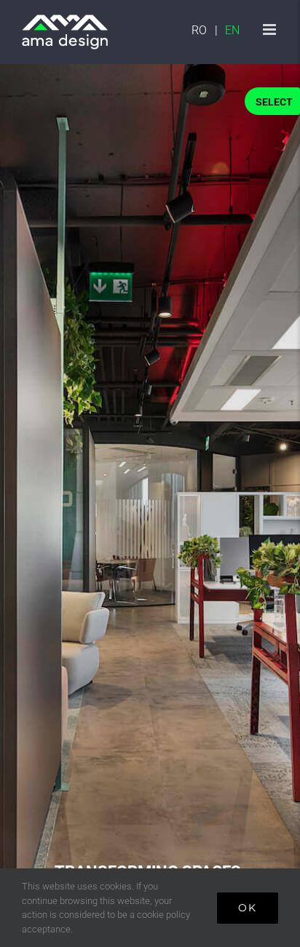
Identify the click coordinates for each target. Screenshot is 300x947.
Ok (247, 907)
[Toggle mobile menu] (270, 29)
